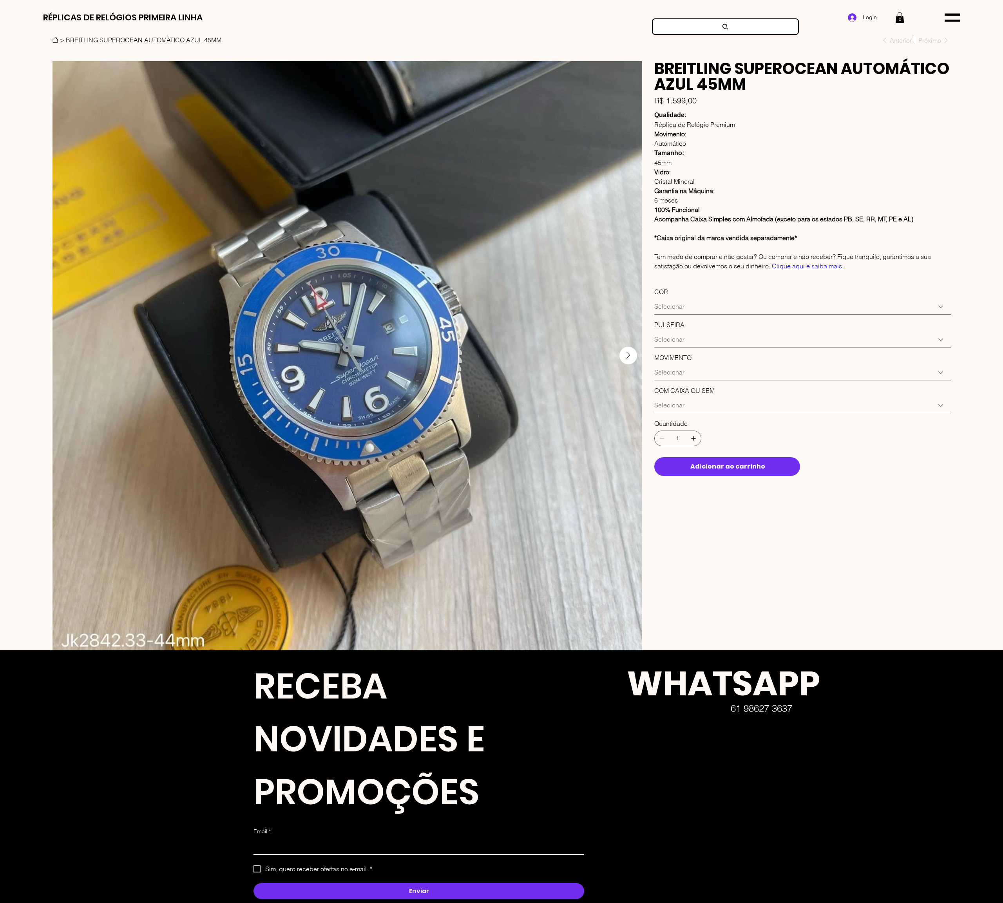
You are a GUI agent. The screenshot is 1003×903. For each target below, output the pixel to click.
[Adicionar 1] (693, 438)
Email (262, 831)
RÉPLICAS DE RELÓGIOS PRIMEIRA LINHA (123, 17)
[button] (899, 17)
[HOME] (55, 40)
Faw (614, 841)
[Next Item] (628, 355)
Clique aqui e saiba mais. (808, 266)
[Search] (725, 26)
